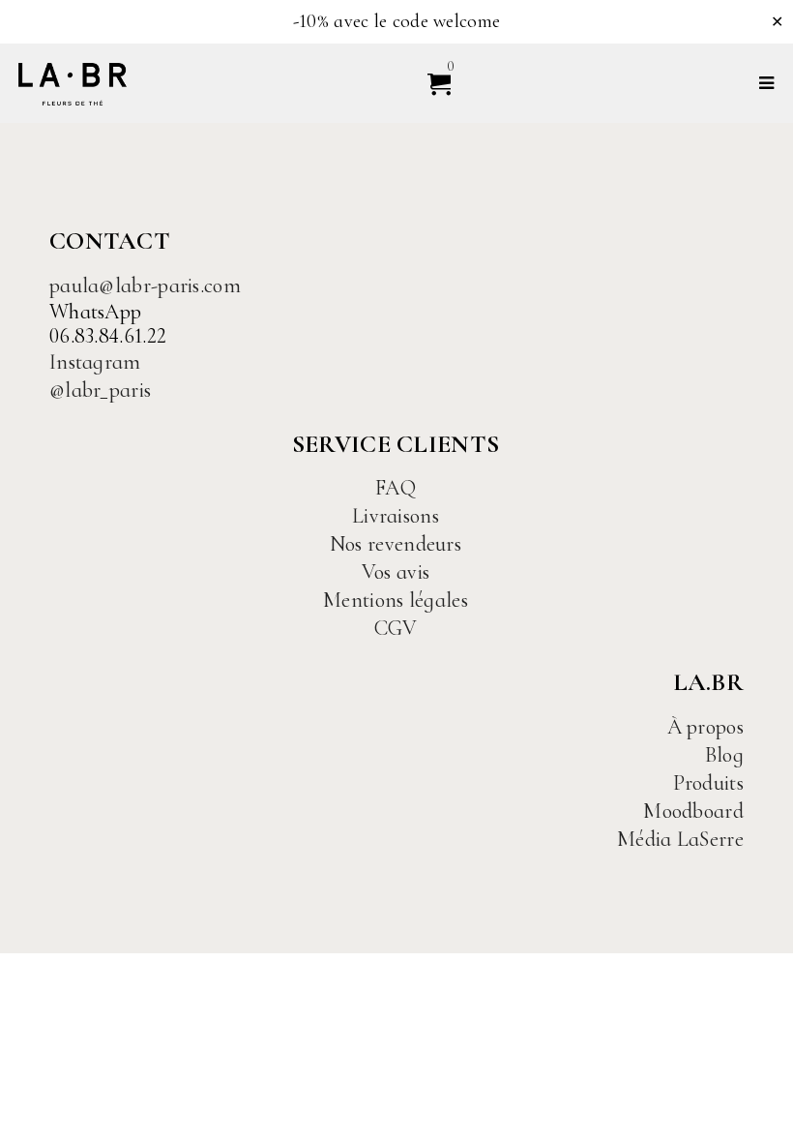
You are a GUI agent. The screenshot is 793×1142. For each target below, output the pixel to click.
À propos (705, 726)
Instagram (95, 362)
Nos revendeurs (395, 543)
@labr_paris (100, 390)
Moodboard (693, 811)
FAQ (395, 487)
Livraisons (395, 515)
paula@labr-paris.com (145, 285)
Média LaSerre (680, 839)
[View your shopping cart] (431, 83)
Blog (724, 754)
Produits (708, 783)
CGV (396, 628)
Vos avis (395, 572)
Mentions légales (395, 600)
